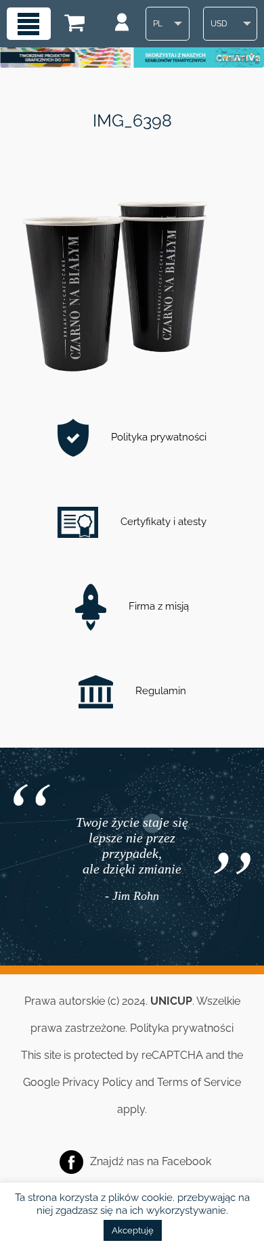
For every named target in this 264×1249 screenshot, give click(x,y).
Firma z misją (157, 606)
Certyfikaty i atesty (162, 522)
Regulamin (159, 691)
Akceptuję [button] (133, 1230)
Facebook (186, 1161)
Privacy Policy (97, 1082)
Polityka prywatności (157, 437)
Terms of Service (199, 1082)
